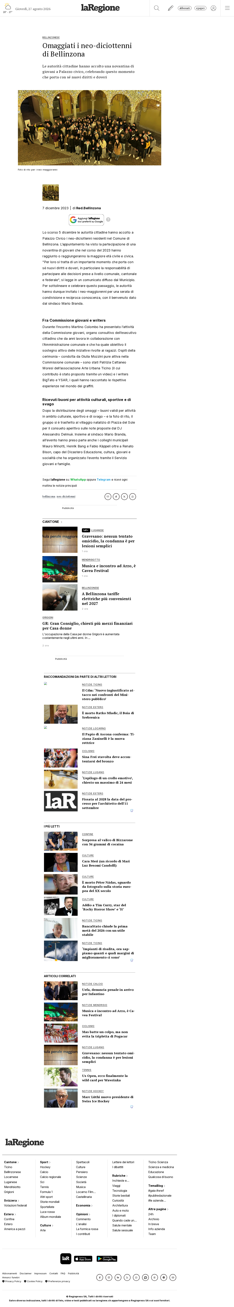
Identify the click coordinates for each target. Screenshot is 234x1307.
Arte (43, 1230)
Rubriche (119, 1175)
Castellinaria (84, 1197)
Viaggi (116, 1185)
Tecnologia (119, 1190)
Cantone (10, 1162)
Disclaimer (26, 1273)
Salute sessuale (122, 1230)
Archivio (153, 1219)
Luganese (10, 1182)
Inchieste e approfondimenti (123, 1181)
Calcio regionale (50, 1177)
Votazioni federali (15, 1205)
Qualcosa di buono (160, 1177)
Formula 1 (46, 1192)
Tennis (44, 1187)
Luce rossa (47, 1212)
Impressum (40, 1273)
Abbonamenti (9, 1273)
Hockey (45, 1167)
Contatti (53, 1273)
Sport (44, 1162)
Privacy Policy (13, 1281)
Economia (83, 1205)
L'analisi (81, 1224)
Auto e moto (120, 1210)
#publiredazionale (159, 1195)
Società (81, 1182)
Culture (46, 1225)
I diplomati (119, 1215)
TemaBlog (156, 1185)
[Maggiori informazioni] (108, 220)
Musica (81, 1187)
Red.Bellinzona (88, 208)
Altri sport (46, 1197)
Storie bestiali (121, 1195)
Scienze (81, 1177)
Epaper (200, 8)
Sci (42, 1182)
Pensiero (82, 1172)
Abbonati (185, 8)
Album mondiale (50, 1217)
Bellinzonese (12, 1172)
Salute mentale (122, 1225)
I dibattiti (117, 1167)
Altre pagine (157, 1209)
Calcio (44, 1172)
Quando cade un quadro (123, 1221)
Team (152, 1234)
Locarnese (11, 1177)
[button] (99, 1277)
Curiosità (118, 1200)
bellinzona (48, 496)
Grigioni (9, 1192)
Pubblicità (73, 1273)
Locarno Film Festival (84, 1192)
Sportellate (47, 1207)
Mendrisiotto (12, 1187)
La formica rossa (87, 1229)
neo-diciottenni (66, 496)
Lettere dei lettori (123, 1162)
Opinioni (82, 1214)
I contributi (83, 1234)
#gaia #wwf (156, 1190)
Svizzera (11, 1200)
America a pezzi (14, 1229)
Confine (9, 1219)
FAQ (63, 1273)
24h (151, 1214)
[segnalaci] (171, 8)
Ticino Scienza (158, 1162)
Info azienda (156, 1229)
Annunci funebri (11, 1277)
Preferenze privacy (59, 1281)
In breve (153, 1224)
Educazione (156, 1172)
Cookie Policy (34, 1281)
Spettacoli (82, 1162)
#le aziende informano (155, 1201)
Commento (83, 1219)
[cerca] (157, 8)
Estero (9, 1214)
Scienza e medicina (161, 1167)
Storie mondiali (49, 1202)
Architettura (120, 1205)
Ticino (8, 1167)
